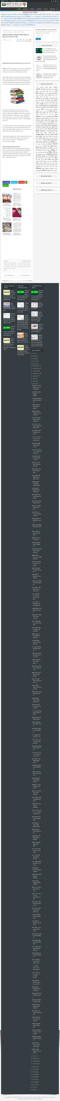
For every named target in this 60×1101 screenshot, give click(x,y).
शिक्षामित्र (50, 154)
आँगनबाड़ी (43, 89)
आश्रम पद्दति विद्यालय (44, 91)
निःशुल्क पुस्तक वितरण (43, 111)
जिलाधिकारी (44, 105)
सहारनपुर (57, 23)
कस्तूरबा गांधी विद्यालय (44, 97)
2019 (33, 1074)
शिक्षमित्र (40, 154)
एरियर (40, 95)
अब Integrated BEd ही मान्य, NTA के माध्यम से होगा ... (36, 589)
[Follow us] (56, 1)
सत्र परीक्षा (38, 159)
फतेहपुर (19, 18)
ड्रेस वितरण (52, 107)
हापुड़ (34, 25)
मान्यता (49, 135)
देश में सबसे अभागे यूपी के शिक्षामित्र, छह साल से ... (36, 432)
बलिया (47, 18)
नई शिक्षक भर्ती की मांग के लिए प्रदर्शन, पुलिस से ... (36, 661)
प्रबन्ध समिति (48, 122)
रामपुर (2, 23)
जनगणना (46, 104)
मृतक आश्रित (39, 136)
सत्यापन (56, 158)
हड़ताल (52, 170)
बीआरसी (46, 129)
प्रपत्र (44, 122)
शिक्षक (53, 150)
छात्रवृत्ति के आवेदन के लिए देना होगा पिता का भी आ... (36, 773)
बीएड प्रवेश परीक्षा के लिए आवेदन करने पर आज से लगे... (36, 706)
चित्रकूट (47, 16)
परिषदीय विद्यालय (50, 116)
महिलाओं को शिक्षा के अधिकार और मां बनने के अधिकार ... (36, 413)
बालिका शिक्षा (41, 129)
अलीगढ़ (15, 14)
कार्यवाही (46, 98)
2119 (33, 353)
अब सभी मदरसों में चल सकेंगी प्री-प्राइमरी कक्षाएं (36, 818)
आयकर (52, 89)
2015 (33, 1084)
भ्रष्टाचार (52, 131)
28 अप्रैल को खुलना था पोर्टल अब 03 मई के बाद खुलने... (36, 1031)
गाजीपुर (18, 16)
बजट (50, 127)
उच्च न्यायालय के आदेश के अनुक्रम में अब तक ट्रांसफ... (36, 629)
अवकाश (38, 89)
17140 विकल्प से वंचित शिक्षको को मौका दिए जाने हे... (36, 712)
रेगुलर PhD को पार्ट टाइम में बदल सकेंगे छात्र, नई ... (36, 464)
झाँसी (5, 18)
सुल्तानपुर (16, 25)
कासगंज (57, 14)
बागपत (2, 21)
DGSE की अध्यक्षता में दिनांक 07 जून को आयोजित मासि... (36, 419)
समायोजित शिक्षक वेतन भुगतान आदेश (50, 163)
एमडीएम (37, 95)
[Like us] (51, 1)
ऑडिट (43, 95)
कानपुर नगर (53, 14)
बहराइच (53, 18)
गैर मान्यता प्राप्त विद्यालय (51, 100)
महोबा (36, 21)
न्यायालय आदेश (43, 114)
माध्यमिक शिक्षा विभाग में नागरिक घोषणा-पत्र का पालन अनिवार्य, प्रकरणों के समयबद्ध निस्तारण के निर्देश (50, 75)
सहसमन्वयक (38, 166)
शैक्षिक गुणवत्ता (54, 156)
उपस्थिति (41, 93)
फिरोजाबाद (29, 18)
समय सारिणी (55, 159)
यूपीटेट (40, 138)
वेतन (51, 148)
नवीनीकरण (56, 109)
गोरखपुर (27, 16)
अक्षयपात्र (42, 87)
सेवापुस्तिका (52, 168)
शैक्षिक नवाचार (38, 158)
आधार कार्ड (48, 89)
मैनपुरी (57, 21)
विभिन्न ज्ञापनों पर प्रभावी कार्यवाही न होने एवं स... (36, 693)
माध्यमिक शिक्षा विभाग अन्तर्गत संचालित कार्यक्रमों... (36, 779)
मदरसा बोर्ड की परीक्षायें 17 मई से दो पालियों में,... (36, 730)
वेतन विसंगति (43, 150)
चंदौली (42, 16)
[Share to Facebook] (17, 39)
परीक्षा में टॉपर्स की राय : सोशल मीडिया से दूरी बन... (36, 723)
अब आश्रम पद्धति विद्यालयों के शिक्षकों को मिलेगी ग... (36, 882)
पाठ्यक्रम (38, 120)
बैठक (44, 131)
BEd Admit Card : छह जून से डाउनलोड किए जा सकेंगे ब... (36, 425)
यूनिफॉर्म (37, 138)
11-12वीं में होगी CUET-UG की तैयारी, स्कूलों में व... (36, 967)
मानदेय (45, 135)
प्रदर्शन (41, 122)
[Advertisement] (17, 52)
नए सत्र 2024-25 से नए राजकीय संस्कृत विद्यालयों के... (36, 741)
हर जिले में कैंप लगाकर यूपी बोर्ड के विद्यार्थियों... (36, 393)
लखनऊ (11, 22)
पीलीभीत (14, 18)
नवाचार (51, 109)
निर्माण (41, 113)
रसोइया (44, 138)
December (35, 365)
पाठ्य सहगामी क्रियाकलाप (53, 118)
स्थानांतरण (44, 170)
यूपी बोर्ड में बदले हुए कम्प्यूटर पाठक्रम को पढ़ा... (36, 831)
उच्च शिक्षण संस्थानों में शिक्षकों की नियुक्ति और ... (36, 544)
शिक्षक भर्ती (51, 152)
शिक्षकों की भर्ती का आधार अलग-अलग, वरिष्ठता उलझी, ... (36, 1044)
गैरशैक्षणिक (38, 102)
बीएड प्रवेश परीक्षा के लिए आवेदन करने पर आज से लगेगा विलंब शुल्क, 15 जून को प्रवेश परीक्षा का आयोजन (23, 264)
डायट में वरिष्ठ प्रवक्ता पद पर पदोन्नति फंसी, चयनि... (36, 622)
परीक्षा (56, 116)
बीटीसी (41, 131)
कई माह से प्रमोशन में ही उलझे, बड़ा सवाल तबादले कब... (36, 550)
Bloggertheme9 (28, 1099)
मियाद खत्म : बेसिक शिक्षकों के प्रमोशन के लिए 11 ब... (36, 680)
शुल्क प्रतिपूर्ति (48, 156)
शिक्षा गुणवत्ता (44, 154)
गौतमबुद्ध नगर (33, 16)
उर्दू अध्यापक (46, 93)
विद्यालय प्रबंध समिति (48, 146)
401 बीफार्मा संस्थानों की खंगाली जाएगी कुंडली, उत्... (36, 400)
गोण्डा (23, 16)
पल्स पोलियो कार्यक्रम (44, 118)
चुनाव (54, 102)
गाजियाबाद (15, 16)
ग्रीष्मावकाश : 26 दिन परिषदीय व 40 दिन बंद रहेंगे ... (36, 786)
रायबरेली (6, 23)
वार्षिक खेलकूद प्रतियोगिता (41, 142)
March (34, 1058)
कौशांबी (7, 16)
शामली (35, 23)
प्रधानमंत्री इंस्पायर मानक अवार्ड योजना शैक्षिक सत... (36, 642)
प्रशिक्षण (52, 122)
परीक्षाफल (38, 118)
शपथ (47, 150)
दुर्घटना (56, 107)
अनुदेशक (55, 87)
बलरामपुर (43, 18)
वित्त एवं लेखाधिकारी (47, 144)
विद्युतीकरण (55, 146)
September (36, 373)
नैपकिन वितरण (51, 113)
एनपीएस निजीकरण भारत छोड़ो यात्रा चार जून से (36, 610)
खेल (52, 98)
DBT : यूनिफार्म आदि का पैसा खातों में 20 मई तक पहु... (36, 863)
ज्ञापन (42, 107)
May (34, 383)
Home (3, 1)
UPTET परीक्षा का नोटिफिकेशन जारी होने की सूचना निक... (36, 603)
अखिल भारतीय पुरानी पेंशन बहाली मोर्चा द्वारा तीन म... (36, 569)
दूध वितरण (38, 109)
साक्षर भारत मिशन (45, 166)
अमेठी (12, 14)
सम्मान (49, 165)
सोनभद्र (20, 25)
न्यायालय (37, 114)
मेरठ (55, 21)
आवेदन (37, 91)
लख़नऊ (27, 23)
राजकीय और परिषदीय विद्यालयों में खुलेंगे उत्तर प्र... (36, 445)
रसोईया (47, 138)
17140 (37, 87)
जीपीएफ (48, 105)
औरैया (36, 14)
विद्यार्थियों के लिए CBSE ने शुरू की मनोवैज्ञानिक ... (36, 805)
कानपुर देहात (48, 14)
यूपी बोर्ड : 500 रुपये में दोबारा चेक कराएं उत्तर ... (36, 888)
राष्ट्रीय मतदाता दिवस (39, 140)
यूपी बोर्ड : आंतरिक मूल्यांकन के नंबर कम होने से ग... (36, 1051)
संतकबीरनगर (49, 23)
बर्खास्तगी (54, 127)
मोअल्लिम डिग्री (51, 136)
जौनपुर (54, 16)
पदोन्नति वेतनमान (43, 116)
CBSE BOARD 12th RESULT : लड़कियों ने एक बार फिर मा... (36, 811)
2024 (33, 361)
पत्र (52, 114)
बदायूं (37, 18)
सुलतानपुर (12, 25)
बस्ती (50, 18)
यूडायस (56, 136)
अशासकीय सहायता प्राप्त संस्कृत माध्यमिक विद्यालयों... (36, 483)
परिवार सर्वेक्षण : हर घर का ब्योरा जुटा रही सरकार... (36, 929)
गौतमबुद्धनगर (37, 16)
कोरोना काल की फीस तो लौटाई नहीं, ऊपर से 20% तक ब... (36, 655)
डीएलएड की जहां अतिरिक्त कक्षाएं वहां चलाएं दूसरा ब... (36, 988)
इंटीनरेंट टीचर (51, 91)
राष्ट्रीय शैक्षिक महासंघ (49, 140)
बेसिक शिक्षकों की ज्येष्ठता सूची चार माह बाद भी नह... (36, 747)
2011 (33, 1087)
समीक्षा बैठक (41, 165)
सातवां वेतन (52, 166)
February (35, 1061)
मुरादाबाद (51, 21)
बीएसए (37, 131)
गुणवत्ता (42, 100)
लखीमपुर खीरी (17, 23)
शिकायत (49, 150)
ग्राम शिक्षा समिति (43, 102)
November (36, 368)
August (35, 376)
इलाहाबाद (26, 14)
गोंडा (21, 16)
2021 (33, 1069)
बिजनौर (9, 21)
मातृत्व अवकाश (43, 132)
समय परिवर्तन (48, 159)
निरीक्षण (37, 113)
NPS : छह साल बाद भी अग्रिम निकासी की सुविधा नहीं (36, 948)
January (35, 1063)
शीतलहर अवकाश (41, 156)
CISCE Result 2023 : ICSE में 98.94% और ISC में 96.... (36, 754)
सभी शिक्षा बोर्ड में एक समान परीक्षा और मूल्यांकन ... (36, 406)
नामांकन (37, 111)
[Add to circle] (53, 1)
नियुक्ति (50, 111)
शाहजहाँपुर (39, 23)
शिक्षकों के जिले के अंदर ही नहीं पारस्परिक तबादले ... (36, 470)
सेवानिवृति (47, 168)
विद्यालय (55, 144)
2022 (33, 1066)
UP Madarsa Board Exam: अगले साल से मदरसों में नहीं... (36, 451)
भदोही (22, 21)
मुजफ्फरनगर (46, 21)
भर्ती (49, 131)
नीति (47, 113)
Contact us (19, 1)
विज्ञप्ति (53, 142)
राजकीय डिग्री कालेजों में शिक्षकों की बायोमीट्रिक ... (36, 876)
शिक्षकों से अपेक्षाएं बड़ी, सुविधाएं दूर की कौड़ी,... (36, 844)
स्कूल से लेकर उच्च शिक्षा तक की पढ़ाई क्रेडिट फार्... (36, 935)
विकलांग (49, 142)
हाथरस (31, 25)
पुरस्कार (42, 120)
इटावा (21, 14)
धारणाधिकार (47, 109)
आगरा (18, 14)
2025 (33, 358)
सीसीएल (43, 168)
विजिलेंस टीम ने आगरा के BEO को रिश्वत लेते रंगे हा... (36, 667)
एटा (34, 14)
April (34, 1056)
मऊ (24, 21)
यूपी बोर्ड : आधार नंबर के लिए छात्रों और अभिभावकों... (36, 792)
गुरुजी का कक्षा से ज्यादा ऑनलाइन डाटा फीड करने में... (36, 903)
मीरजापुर (41, 21)
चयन (51, 102)
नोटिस (56, 113)
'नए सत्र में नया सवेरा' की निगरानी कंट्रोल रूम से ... (36, 916)
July (34, 378)
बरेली (39, 18)
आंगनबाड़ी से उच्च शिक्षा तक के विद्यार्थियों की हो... (36, 767)
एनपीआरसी (51, 93)
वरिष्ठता (56, 140)
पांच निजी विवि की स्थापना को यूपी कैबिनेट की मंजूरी (36, 824)
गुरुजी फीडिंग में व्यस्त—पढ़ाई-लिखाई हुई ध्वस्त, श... (36, 760)
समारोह (37, 165)
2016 (33, 1082)
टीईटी (45, 107)
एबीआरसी (55, 93)
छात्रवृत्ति (42, 104)
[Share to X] (20, 39)
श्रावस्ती (43, 23)
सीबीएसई (38, 168)
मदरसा (56, 131)
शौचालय (42, 158)
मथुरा (26, 21)
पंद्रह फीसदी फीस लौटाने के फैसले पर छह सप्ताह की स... (36, 982)
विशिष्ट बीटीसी (43, 148)
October (35, 371)
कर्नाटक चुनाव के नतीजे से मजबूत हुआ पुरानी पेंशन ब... (36, 799)
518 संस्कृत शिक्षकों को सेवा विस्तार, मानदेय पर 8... (36, 648)
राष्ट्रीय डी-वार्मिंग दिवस (53, 138)
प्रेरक (39, 127)
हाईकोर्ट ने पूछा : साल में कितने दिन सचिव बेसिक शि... (36, 674)
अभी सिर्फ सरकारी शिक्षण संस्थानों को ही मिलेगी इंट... (36, 582)
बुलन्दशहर (19, 21)
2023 (33, 363)
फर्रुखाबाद (24, 18)
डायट (48, 107)
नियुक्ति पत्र (55, 111)
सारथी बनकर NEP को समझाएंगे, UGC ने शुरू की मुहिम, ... (36, 387)
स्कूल (39, 170)
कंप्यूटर (46, 95)
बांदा (58, 18)
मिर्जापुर (38, 21)
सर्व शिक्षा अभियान (54, 165)
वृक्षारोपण (48, 148)
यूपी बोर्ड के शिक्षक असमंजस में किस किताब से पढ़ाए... (36, 699)
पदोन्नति (38, 116)
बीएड (53, 129)
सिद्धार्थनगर (3, 25)
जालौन (51, 16)
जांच (40, 105)
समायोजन (55, 161)
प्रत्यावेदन (37, 122)
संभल (53, 23)
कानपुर (43, 14)
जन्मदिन (50, 104)
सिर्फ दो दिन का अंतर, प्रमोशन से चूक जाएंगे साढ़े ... (36, 1012)
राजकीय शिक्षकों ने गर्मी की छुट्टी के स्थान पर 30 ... (36, 520)
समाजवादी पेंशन (50, 161)
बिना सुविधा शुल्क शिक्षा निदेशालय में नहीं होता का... (36, 1038)
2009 (33, 1089)
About (7, 1)
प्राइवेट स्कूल (47, 125)
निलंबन (44, 113)
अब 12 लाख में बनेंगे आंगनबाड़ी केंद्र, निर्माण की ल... (36, 856)
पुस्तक (46, 120)
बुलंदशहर (14, 21)
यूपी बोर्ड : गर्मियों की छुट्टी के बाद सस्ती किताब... (36, 533)
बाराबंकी (6, 21)
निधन (48, 111)
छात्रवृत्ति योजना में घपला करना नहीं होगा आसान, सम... (36, 616)
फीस (47, 127)
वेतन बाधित (38, 150)
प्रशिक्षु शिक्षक (44, 123)
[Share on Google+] (23, 39)
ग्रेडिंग (48, 102)
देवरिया (10, 18)
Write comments (25, 275)
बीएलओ (56, 129)
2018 (33, 1077)
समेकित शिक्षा (45, 165)
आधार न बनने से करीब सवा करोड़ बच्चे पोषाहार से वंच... (36, 909)
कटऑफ (49, 95)
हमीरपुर (23, 25)
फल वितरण (43, 127)
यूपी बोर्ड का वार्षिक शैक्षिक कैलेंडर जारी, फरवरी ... (36, 526)
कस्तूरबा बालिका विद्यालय (53, 96)
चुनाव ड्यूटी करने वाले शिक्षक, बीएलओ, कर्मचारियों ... (36, 837)
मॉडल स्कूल (45, 136)
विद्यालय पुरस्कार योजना (40, 146)
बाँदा (56, 18)
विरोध (37, 148)
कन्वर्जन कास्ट (55, 95)
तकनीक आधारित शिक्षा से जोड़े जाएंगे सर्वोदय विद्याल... (36, 942)
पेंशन (49, 120)
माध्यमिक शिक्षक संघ (53, 132)
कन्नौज (40, 14)
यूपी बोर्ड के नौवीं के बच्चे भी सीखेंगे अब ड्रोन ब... (36, 995)
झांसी (8, 18)
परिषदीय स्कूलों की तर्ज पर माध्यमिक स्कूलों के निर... (36, 954)
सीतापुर (8, 25)
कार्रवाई (50, 98)
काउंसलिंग (38, 98)
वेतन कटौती (55, 148)
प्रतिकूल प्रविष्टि (54, 120)
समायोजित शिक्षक (39, 163)
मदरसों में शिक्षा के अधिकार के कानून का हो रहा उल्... (36, 687)
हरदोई (26, 25)
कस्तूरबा (37, 97)
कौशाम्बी (10, 16)
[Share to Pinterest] (30, 39)
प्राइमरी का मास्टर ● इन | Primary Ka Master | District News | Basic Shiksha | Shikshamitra (34, 1097)
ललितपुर (24, 23)
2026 (33, 356)
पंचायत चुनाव (49, 114)
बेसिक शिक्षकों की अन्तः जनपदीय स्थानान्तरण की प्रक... (36, 496)
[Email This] (26, 39)
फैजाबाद (33, 18)
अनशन (50, 87)
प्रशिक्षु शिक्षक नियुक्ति (40, 125)
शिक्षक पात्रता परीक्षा (44, 152)
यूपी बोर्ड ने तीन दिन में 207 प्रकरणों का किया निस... (36, 1019)
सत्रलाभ (42, 159)
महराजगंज (31, 20)
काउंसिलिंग (42, 98)
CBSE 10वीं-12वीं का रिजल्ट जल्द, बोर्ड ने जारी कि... (36, 850)
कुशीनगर (3, 16)
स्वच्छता (49, 170)
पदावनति (56, 114)
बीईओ (49, 129)
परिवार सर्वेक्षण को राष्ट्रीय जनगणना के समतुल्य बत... (36, 869)
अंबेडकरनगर (4, 14)
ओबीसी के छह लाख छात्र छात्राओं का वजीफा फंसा (36, 635)
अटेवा (46, 87)
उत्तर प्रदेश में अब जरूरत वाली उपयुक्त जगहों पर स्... (36, 513)
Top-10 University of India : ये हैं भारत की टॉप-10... (36, 438)
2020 (33, 1072)
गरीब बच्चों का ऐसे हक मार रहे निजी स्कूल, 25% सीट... (36, 457)
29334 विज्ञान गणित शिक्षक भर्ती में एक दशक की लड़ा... (36, 477)
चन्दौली (44, 16)
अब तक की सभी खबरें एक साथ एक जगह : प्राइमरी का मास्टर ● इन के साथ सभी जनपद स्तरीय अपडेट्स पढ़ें (50, 50)
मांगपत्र (37, 133)
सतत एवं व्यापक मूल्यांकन (49, 158)
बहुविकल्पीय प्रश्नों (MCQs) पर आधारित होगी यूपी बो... (36, 557)
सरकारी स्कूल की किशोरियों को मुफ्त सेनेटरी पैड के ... (36, 490)
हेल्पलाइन (55, 170)
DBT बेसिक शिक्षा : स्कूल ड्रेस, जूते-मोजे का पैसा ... (36, 922)
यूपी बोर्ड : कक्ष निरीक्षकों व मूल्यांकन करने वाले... (36, 507)
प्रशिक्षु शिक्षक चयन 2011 (53, 123)
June (34, 381)
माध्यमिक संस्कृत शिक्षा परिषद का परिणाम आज (36, 1025)
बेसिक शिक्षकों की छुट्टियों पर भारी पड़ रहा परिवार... (36, 576)
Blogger (40, 1099)
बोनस (47, 131)
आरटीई (56, 89)
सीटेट (56, 166)
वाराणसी (31, 23)
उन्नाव (31, 14)
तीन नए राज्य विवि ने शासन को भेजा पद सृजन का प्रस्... (36, 961)
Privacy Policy (13, 1)
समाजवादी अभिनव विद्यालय (41, 161)
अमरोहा (8, 14)
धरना (42, 109)
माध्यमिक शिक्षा (40, 134)
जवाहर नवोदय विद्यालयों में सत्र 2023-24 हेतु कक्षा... (36, 563)
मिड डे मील (54, 134)
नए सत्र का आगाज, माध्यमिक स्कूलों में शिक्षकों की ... (36, 1006)
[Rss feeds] (58, 1)
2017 (33, 1079)
